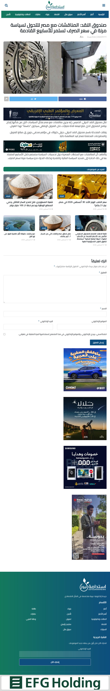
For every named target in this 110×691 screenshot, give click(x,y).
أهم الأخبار (81, 14)
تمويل (68, 619)
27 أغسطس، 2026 (99, 245)
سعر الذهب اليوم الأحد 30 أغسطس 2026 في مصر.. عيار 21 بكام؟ (82, 203)
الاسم (103, 308)
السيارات (103, 629)
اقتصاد (56, 14)
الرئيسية (101, 14)
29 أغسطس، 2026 (45, 209)
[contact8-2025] (85, 369)
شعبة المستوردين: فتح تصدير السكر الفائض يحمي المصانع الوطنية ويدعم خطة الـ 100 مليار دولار (29, 203)
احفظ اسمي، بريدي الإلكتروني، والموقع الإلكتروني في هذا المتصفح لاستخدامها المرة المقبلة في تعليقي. (62, 334)
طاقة (34, 609)
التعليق (103, 272)
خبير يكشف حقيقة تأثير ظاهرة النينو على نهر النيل (19, 235)
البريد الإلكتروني (45, 321)
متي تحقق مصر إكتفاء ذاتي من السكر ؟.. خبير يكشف (56, 235)
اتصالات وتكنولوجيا (22, 14)
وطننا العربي (31, 619)
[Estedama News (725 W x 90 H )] (55, 114)
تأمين (8, 14)
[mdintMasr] (85, 418)
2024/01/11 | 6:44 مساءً (97, 37)
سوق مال (68, 14)
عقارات (38, 14)
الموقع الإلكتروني (99, 321)
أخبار (92, 14)
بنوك (47, 14)
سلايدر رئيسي (66, 624)
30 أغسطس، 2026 (99, 209)
